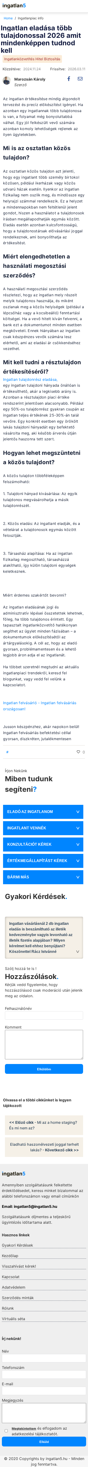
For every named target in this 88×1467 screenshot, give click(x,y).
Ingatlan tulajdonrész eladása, (30, 379)
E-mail (7, 1384)
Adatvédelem (13, 1287)
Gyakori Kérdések (17, 1245)
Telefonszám (13, 1367)
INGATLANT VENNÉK (26, 828)
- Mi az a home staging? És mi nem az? (43, 1125)
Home (8, 18)
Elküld (44, 1442)
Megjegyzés (12, 1400)
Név (5, 1351)
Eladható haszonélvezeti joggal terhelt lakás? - (44, 1147)
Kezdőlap (10, 1255)
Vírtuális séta (13, 1318)
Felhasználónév (18, 1008)
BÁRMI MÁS (18, 877)
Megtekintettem (24, 1428)
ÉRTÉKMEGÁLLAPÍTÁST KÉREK (37, 861)
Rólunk (8, 1308)
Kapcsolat (10, 1276)
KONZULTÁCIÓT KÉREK (29, 844)
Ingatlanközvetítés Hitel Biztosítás (32, 59)
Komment (13, 1027)
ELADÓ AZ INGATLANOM (30, 812)
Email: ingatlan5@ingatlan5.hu (29, 1206)
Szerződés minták (18, 1297)
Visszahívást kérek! (19, 1266)
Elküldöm (44, 1069)
